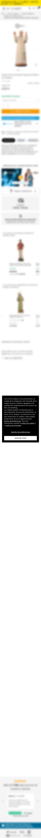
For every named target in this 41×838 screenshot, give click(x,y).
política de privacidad (13, 425)
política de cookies (28, 423)
